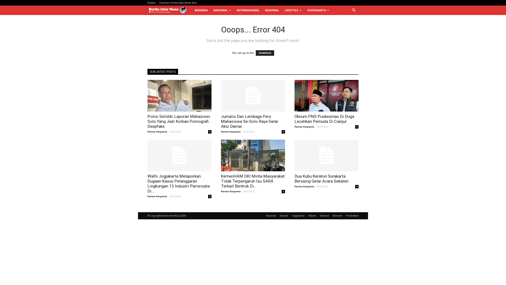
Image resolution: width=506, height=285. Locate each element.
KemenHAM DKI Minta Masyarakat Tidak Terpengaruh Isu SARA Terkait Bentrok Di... (253, 181)
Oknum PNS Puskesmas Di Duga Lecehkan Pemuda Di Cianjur (324, 119)
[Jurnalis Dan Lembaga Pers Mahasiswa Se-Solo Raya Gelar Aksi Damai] (253, 96)
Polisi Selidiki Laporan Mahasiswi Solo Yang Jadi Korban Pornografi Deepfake (178, 121)
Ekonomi (337, 215)
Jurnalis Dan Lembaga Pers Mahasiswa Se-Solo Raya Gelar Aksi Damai (249, 121)
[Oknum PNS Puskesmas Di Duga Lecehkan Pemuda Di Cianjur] (327, 96)
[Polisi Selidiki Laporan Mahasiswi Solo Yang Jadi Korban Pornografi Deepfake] (179, 96)
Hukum (312, 215)
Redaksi (151, 2)
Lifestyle (291, 10)
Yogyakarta (316, 10)
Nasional (220, 10)
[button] (354, 10)
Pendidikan (352, 215)
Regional (272, 10)
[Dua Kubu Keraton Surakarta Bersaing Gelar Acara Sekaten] (327, 155)
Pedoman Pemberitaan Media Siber (178, 2)
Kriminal (324, 215)
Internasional (248, 10)
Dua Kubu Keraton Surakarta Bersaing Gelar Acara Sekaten (321, 179)
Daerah (284, 215)
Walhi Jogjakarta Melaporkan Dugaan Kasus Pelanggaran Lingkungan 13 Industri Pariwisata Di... (178, 183)
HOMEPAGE (265, 53)
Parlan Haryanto (157, 131)
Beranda (201, 10)
